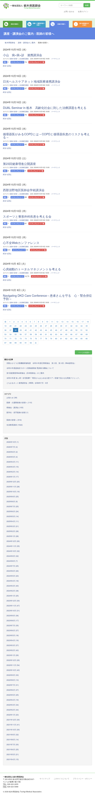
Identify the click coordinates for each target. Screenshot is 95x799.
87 (5, 342)
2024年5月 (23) (13, 576)
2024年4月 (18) (13, 581)
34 (82, 326)
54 (11, 334)
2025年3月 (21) (13, 526)
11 (52, 321)
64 (61, 334)
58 (31, 334)
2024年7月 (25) (13, 566)
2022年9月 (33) (13, 675)
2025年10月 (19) (13, 491)
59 (36, 334)
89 (16, 342)
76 (36, 338)
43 (41, 330)
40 (26, 330)
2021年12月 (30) (13, 719)
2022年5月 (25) (13, 695)
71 (11, 338)
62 (51, 334)
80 (56, 338)
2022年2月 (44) (13, 709)
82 (66, 338)
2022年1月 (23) (13, 714)
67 (76, 334)
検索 (87, 5)
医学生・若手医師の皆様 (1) (17, 412)
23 (26, 326)
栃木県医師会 (10, 42)
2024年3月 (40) (13, 585)
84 (76, 338)
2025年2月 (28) (13, 531)
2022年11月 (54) (13, 665)
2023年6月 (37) (13, 630)
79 (51, 338)
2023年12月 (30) (13, 600)
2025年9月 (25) (13, 496)
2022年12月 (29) (13, 660)
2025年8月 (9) (12, 501)
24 (31, 326)
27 (46, 326)
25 (36, 326)
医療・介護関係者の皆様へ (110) (19, 402)
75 (31, 338)
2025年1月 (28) (13, 536)
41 (31, 330)
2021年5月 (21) (13, 754)
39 (21, 330)
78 (46, 338)
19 (5, 326)
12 (57, 321)
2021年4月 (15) (13, 759)
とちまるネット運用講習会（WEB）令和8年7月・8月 (27, 383)
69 (87, 334)
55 (16, 334)
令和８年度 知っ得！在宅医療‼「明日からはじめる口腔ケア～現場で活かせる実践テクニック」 (44, 378)
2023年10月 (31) (13, 610)
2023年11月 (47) (13, 605)
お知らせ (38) (12, 397)
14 (67, 321)
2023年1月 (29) (13, 655)
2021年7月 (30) (13, 744)
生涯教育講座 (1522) (15, 425)
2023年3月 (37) (13, 645)
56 (21, 334)
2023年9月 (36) (13, 615)
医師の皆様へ (14, 59)
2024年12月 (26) (13, 541)
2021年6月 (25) (13, 749)
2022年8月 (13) (13, 680)
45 (51, 330)
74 (26, 338)
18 (88, 321)
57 (26, 334)
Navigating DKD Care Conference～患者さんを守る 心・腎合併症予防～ (47, 297)
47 (61, 330)
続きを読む (7, 65)
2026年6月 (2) (12, 452)
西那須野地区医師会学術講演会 (24, 190)
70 (5, 338)
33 (76, 326)
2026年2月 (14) (13, 471)
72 (16, 338)
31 (66, 326)
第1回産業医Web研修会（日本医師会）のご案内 (25, 373)
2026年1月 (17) (13, 476)
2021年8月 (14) (13, 739)
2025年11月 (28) (13, 486)
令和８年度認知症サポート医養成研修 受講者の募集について (30, 368)
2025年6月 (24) (13, 511)
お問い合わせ (69, 11)
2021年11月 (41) (13, 724)
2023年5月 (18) (13, 635)
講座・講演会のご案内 (26, 42)
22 (21, 326)
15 (72, 321)
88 (11, 342)
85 (82, 338)
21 (16, 326)
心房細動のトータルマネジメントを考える (32, 269)
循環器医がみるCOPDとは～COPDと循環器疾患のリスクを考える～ (46, 135)
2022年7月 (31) (13, 685)
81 (61, 338)
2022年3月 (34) (13, 705)
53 (5, 334)
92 (31, 342)
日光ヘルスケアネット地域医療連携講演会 (31, 81)
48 (66, 330)
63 (56, 334)
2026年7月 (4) (12, 447)
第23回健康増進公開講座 (19, 163)
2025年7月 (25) (13, 506)
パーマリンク (55, 59)
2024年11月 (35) (13, 546)
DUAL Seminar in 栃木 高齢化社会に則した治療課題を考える (44, 107)
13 (62, 321)
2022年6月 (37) (13, 690)
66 (71, 334)
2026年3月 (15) (13, 466)
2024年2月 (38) (13, 590)
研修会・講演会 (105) (15, 407)
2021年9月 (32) (13, 734)
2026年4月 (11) (13, 462)
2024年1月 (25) (13, 595)
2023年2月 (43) (13, 650)
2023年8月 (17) (13, 620)
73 (21, 338)
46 (56, 330)
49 (71, 330)
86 (87, 338)
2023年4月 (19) (13, 640)
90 (21, 342)
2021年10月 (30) (13, 729)
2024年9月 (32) (13, 556)
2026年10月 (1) (13, 442)
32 (71, 326)
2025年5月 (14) (13, 516)
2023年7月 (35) (13, 625)
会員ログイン (83, 11)
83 (71, 338)
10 (47, 321)
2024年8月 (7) (12, 561)
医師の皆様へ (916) (14, 420)
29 (56, 326)
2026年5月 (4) (12, 457)
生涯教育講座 (24, 59)
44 (46, 330)
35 (87, 326)
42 (36, 330)
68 (82, 334)
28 (51, 326)
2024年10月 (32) (13, 551)
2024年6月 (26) (13, 571)
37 (11, 330)
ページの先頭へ (84, 352)
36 (5, 330)
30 (61, 326)
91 (26, 342)
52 (87, 330)
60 (41, 334)
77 (41, 338)
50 (76, 330)
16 (78, 321)
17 (83, 321)
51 (82, 330)
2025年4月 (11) (13, 521)
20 (11, 326)
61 (46, 334)
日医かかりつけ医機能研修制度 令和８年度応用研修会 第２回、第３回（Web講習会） (41, 363)
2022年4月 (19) (13, 700)
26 (41, 326)
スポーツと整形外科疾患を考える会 (27, 216)
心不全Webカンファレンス (21, 242)
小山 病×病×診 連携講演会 (22, 55)
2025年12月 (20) (13, 481)
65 (66, 334)
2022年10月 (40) (13, 670)
